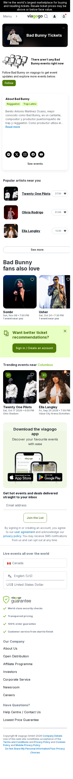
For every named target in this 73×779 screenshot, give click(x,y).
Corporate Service (16, 679)
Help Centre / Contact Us (22, 712)
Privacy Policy (42, 742)
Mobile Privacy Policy (28, 745)
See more (37, 249)
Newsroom (11, 687)
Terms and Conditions (16, 742)
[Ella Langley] (55, 392)
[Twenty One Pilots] (20, 392)
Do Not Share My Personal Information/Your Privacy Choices (35, 750)
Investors (10, 672)
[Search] (46, 16)
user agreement (24, 532)
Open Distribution (16, 656)
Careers (9, 695)
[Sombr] (20, 297)
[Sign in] (54, 16)
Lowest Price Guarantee (21, 720)
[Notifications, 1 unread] (64, 16)
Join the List (35, 517)
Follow (9, 83)
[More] (63, 28)
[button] (13, 16)
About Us (10, 648)
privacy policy (12, 536)
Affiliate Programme (18, 664)
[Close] (65, 331)
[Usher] (55, 297)
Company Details (52, 735)
